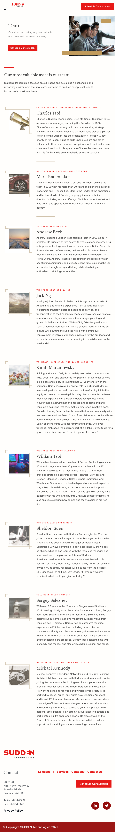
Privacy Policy (13, 810)
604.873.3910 (14, 799)
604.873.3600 (15, 804)
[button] (4, 9)
